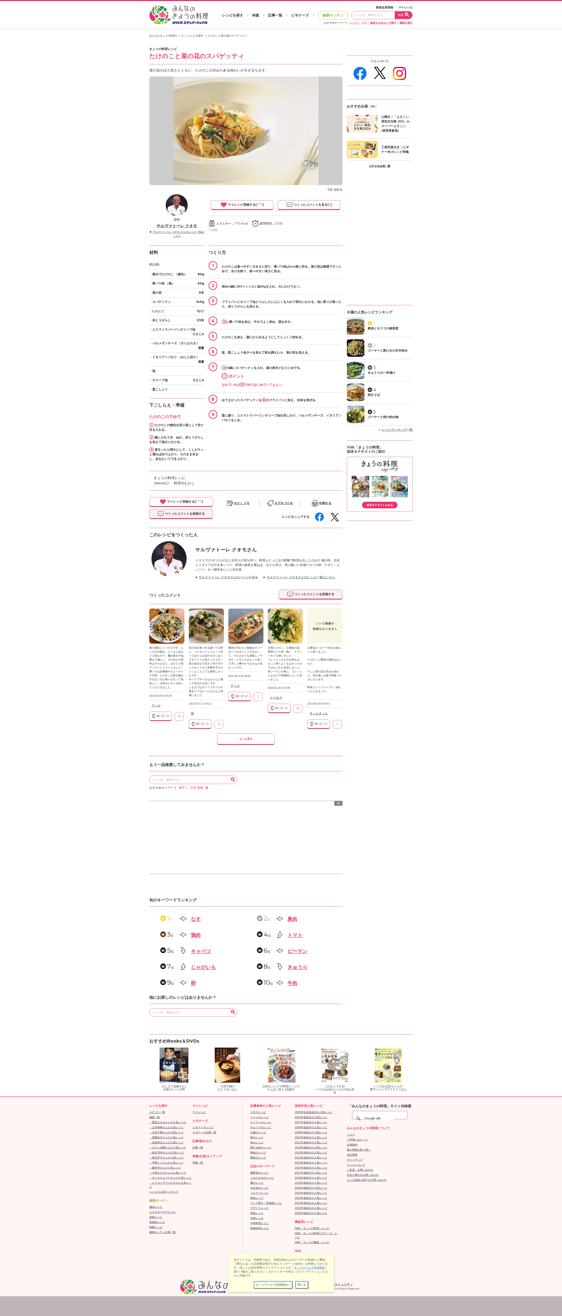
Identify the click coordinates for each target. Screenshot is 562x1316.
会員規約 (352, 1144)
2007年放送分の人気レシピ (311, 1122)
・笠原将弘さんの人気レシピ (166, 1142)
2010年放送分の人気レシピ (311, 1137)
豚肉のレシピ (258, 1157)
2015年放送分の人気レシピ (311, 1162)
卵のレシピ (256, 1137)
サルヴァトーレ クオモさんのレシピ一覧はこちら (301, 577)
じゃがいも (203, 967)
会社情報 (352, 1154)
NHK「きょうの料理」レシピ (312, 1228)
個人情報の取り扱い (359, 1149)
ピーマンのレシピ (260, 1122)
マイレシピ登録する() (245, 205)
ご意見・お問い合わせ (360, 1169)
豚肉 (292, 919)
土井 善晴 (196, 787)
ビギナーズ (300, 15)
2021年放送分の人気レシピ (311, 1193)
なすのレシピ (258, 1112)
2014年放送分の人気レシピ (311, 1157)
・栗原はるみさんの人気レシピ (167, 1122)
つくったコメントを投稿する (184, 514)
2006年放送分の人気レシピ (311, 1117)
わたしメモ (242, 503)
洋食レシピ (256, 1218)
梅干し (183, 787)
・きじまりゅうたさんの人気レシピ (170, 1177)
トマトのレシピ (259, 1117)
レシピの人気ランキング (163, 1191)
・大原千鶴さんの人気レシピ (166, 1132)
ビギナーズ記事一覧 (204, 1132)
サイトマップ (355, 1159)
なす (364, 22)
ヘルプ (351, 1134)
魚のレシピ (256, 1142)
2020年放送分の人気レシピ (311, 1187)
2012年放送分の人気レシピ (311, 1147)
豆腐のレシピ (258, 1132)
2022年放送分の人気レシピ (311, 1198)
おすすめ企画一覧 (379, 166)
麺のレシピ (256, 1182)
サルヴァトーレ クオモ (177, 226)
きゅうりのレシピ (260, 1127)
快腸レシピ (155, 1227)
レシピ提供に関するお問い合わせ (366, 1180)
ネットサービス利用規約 (309, 1267)
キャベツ (201, 951)
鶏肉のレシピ (258, 1152)
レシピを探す (232, 15)
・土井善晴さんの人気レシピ (166, 1127)
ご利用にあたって (357, 1139)
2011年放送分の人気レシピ (311, 1142)
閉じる (301, 1284)
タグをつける (283, 503)
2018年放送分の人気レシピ (311, 1177)
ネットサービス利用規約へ (273, 1284)
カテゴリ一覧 (157, 1112)
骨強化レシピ (157, 1222)
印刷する (325, 503)
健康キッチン (333, 15)
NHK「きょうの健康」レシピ (312, 1242)
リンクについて (356, 1164)
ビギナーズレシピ (203, 1127)
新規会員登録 (384, 7)
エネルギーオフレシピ (162, 1212)
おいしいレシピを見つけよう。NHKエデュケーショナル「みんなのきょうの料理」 (179, 15)
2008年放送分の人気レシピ (311, 1127)
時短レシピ (256, 1198)
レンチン (354, 22)
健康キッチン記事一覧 (162, 1232)
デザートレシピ (259, 1208)
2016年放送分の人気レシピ (311, 1167)
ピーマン (298, 951)
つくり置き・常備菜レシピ (266, 1203)
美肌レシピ (155, 1217)
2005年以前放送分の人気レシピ (314, 1112)
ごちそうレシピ (259, 1193)
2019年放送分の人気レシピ (311, 1182)
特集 (255, 15)
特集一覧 (198, 1162)
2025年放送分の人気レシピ (311, 1213)
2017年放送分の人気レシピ (311, 1172)
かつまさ (276, 697)
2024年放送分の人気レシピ (311, 1208)
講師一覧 (154, 1117)
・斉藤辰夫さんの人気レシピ (166, 1137)
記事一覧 (275, 15)
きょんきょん (319, 713)
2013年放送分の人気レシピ (311, 1152)
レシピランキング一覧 (397, 429)
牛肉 (292, 983)
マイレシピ (405, 7)
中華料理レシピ (259, 1223)
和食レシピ (256, 1213)
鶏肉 (196, 935)
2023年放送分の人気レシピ (311, 1203)
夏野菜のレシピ (259, 1172)
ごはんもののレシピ (262, 1177)
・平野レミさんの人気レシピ (166, 1162)
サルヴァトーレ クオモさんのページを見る (228, 577)
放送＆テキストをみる (380, 505)
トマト (295, 935)
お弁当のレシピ (259, 1187)
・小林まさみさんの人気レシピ (167, 1172)
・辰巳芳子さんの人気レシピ (166, 1157)
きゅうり (298, 967)
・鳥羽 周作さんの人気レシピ (166, 1152)
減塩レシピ (155, 1207)
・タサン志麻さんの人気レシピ (167, 1147)
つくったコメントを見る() (312, 205)
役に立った (163, 715)
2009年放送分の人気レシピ (311, 1132)
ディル (156, 705)
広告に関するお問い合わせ (362, 1175)
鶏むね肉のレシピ (260, 1147)
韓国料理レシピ (259, 1228)
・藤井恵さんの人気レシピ (165, 1167)
